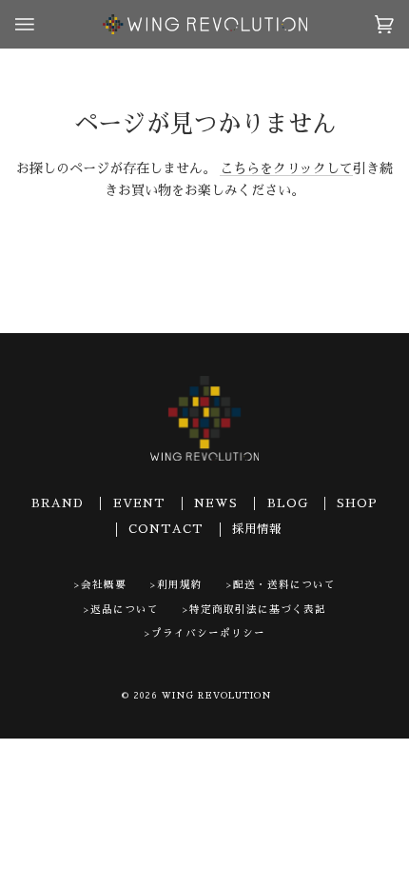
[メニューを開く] (43, 24)
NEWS (216, 503)
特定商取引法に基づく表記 (257, 609)
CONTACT (166, 529)
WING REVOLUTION (217, 695)
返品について (124, 609)
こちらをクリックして (286, 168)
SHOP (357, 503)
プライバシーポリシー (208, 633)
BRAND (57, 503)
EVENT (139, 503)
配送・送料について (284, 585)
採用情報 (257, 529)
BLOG (287, 503)
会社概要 (104, 585)
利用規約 (180, 585)
